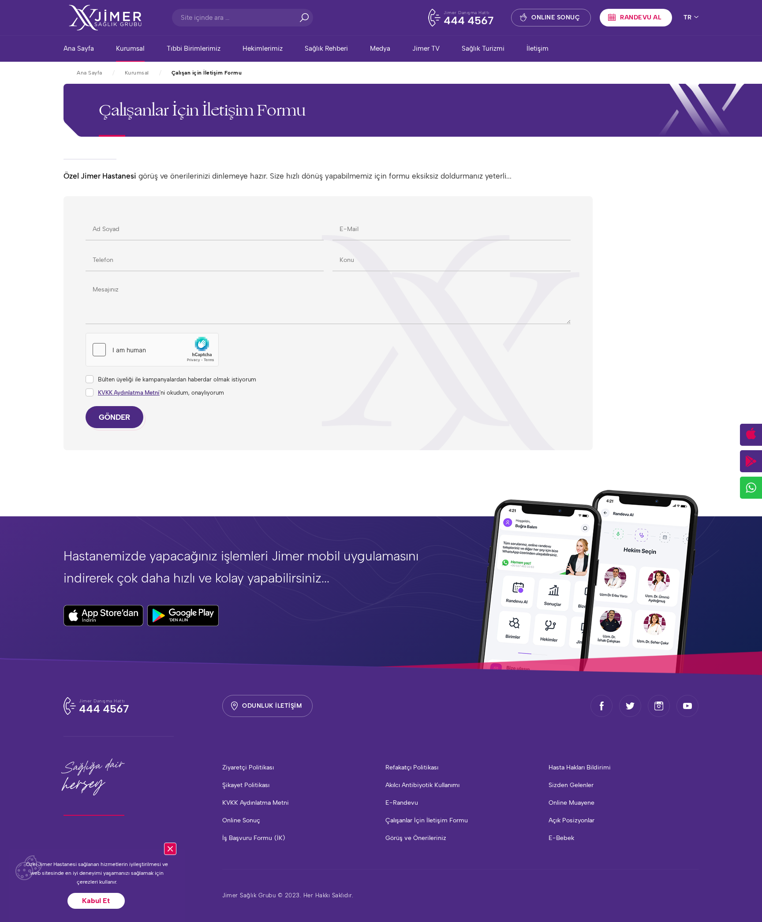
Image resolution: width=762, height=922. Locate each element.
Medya (380, 48)
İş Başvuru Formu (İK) (254, 838)
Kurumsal (130, 48)
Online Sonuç (241, 820)
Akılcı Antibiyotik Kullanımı (422, 785)
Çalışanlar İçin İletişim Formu (426, 820)
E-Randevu (401, 802)
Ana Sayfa (79, 48)
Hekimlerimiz (263, 48)
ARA (304, 17)
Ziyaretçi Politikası (248, 767)
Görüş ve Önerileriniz (415, 838)
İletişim (538, 48)
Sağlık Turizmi (483, 48)
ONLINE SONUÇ (555, 17)
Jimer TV (426, 48)
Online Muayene (571, 802)
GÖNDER (114, 417)
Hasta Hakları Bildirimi (580, 767)
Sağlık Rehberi (326, 48)
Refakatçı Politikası (411, 767)
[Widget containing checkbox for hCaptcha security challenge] (152, 349)
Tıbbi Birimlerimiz (193, 48)
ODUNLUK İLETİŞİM (272, 705)
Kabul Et (96, 900)
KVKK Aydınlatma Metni (129, 392)
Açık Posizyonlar (571, 820)
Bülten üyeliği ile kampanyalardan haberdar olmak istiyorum (177, 379)
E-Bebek (561, 838)
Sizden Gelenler (571, 785)
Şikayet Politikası (245, 785)
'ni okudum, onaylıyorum (161, 392)
